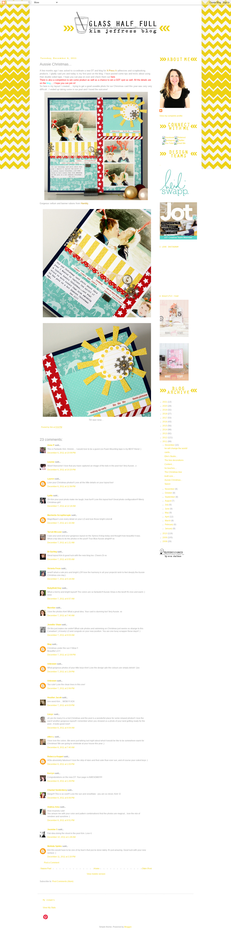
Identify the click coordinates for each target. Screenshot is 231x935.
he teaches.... (171, 468)
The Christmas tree (173, 472)
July (167, 505)
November (170, 489)
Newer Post (46, 868)
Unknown (51, 664)
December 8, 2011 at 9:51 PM (60, 820)
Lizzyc (50, 714)
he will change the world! (176, 448)
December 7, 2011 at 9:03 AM (60, 635)
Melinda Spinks (54, 846)
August (168, 501)
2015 (165, 426)
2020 (165, 406)
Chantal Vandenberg (57, 790)
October (169, 493)
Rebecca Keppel (55, 756)
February (169, 524)
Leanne (50, 462)
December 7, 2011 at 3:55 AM (60, 559)
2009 (165, 537)
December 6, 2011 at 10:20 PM (61, 470)
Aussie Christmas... (173, 480)
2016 (165, 421)
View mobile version (96, 874)
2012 (165, 437)
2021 (165, 402)
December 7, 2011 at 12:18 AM (61, 506)
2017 (165, 418)
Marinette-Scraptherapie (59, 515)
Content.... (169, 464)
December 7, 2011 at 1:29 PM (60, 671)
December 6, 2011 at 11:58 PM (61, 486)
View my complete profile (170, 116)
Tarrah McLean (54, 532)
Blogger (127, 927)
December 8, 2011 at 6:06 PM (60, 798)
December (170, 445)
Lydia (50, 495)
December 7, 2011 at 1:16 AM (60, 523)
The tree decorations (174, 460)
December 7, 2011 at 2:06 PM (60, 688)
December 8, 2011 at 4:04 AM (60, 728)
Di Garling (52, 552)
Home (96, 868)
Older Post (147, 868)
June (167, 509)
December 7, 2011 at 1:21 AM (60, 542)
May (167, 512)
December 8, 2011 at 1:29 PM (60, 781)
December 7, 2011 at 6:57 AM (60, 599)
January (169, 528)
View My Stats (49, 907)
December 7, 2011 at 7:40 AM (60, 615)
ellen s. (50, 737)
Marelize (51, 608)
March (168, 520)
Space (167, 484)
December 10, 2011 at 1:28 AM (61, 837)
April (167, 517)
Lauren (50, 479)
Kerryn (50, 773)
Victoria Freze (54, 568)
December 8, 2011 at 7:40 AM (60, 747)
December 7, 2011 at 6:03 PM (60, 705)
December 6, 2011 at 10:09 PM (61, 453)
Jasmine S (52, 829)
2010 (165, 533)
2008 (165, 541)
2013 (165, 433)
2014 (165, 429)
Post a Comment (51, 862)
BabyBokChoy (54, 588)
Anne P (50, 445)
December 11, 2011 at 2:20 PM (61, 857)
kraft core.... (170, 476)
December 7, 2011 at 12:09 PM (61, 655)
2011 (165, 441)
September (170, 497)
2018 (165, 414)
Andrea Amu (53, 807)
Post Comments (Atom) (62, 881)
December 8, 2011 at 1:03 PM (60, 764)
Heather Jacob (54, 697)
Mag (49, 644)
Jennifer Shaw (54, 624)
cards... (168, 452)
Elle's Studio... (171, 456)
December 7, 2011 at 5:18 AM (60, 579)
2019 (165, 410)
